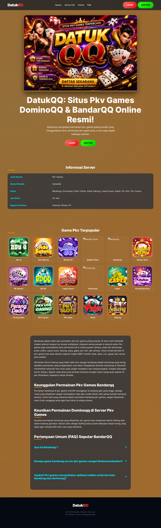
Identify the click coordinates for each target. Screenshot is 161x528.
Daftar (145, 5)
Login (130, 5)
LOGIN (71, 143)
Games (58, 5)
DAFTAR (88, 143)
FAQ (89, 5)
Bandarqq (38, 341)
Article (81, 5)
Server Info (70, 5)
